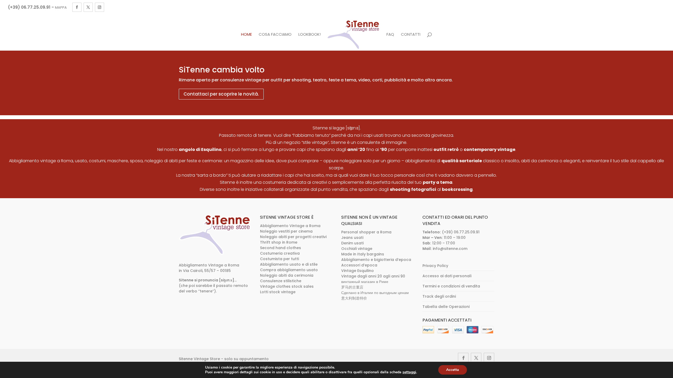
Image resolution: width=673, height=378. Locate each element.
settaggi (409, 372)
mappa (61, 7)
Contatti (410, 34)
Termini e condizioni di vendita (451, 286)
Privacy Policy (435, 265)
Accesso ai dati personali (446, 276)
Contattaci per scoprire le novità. (221, 94)
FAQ (390, 34)
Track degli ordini (439, 296)
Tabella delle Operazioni (446, 306)
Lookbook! (309, 34)
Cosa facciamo (275, 34)
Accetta (452, 369)
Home (246, 34)
